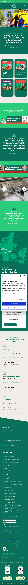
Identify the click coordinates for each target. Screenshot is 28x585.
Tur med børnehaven (10, 502)
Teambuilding (8, 508)
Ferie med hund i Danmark (12, 486)
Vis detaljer (21, 299)
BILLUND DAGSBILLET (5, 73)
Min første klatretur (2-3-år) (11, 480)
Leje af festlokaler (9, 499)
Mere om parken (10, 324)
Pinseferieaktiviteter (10, 504)
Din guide (7, 458)
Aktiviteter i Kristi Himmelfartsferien (14, 505)
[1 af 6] (10, 200)
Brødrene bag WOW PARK (11, 462)
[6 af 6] (18, 200)
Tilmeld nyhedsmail (10, 470)
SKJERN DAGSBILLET (20, 72)
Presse (6, 468)
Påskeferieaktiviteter (10, 496)
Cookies (11, 562)
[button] (2, 5)
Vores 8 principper (9, 464)
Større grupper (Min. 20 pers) (12, 459)
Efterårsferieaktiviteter (10, 493)
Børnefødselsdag (9, 498)
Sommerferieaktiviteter (11, 507)
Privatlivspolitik (4, 562)
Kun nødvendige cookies (14, 307)
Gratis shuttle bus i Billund (11, 492)
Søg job (6, 467)
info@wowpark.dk (7, 430)
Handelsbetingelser (18, 562)
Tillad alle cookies (14, 303)
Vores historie (8, 461)
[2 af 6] (11, 200)
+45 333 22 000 (6, 433)
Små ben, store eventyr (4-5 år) (12, 481)
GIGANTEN (7, 489)
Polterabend (8, 501)
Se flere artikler (8, 512)
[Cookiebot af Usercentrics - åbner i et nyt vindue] (20, 276)
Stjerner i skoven (9, 487)
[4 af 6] (15, 200)
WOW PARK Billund (10, 444)
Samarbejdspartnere (10, 465)
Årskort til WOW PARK (10, 495)
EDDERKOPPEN (9, 490)
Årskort (4, 92)
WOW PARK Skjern (9, 445)
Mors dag (7, 478)
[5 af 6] (16, 200)
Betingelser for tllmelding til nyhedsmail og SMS (11, 511)
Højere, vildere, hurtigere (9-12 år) (13, 484)
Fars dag (7, 477)
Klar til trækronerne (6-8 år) (11, 483)
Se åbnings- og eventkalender (13, 382)
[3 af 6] (13, 200)
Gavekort (18, 92)
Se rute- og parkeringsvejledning (14, 357)
